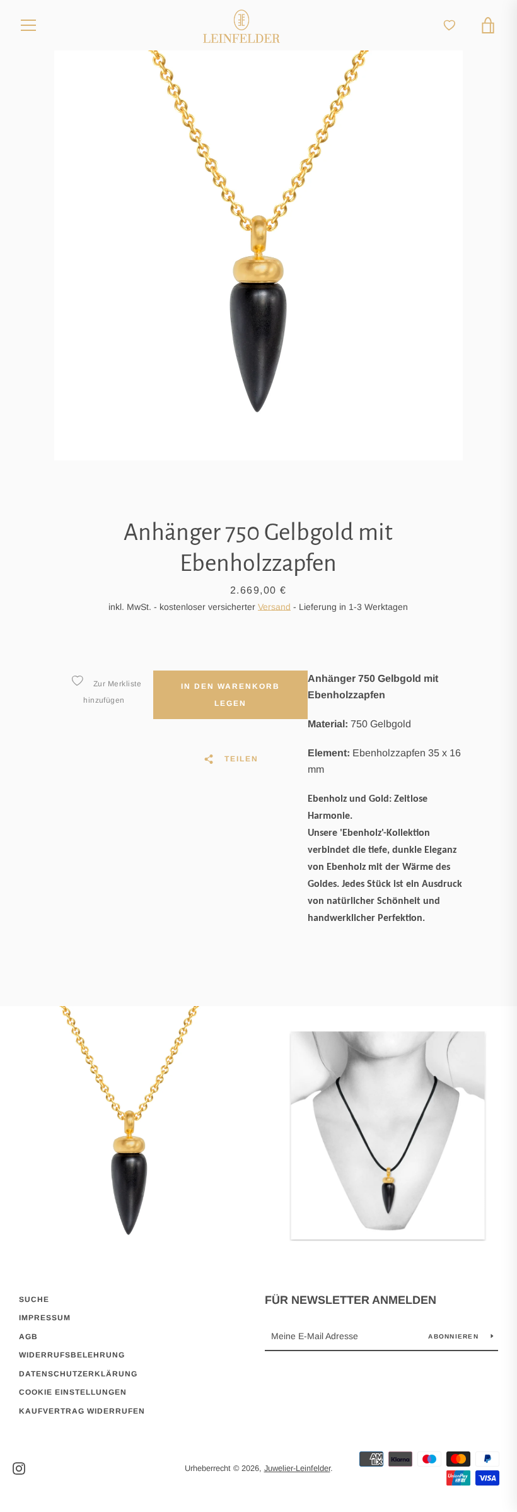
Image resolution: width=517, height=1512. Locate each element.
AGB (28, 1336)
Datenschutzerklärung (78, 1373)
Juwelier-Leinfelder (297, 1468)
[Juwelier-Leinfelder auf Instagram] (19, 1467)
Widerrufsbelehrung (72, 1355)
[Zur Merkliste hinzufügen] (77, 681)
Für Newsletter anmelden (350, 1300)
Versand (274, 607)
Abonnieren (454, 1336)
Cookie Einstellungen (73, 1392)
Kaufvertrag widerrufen (82, 1411)
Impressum (45, 1317)
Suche (34, 1299)
